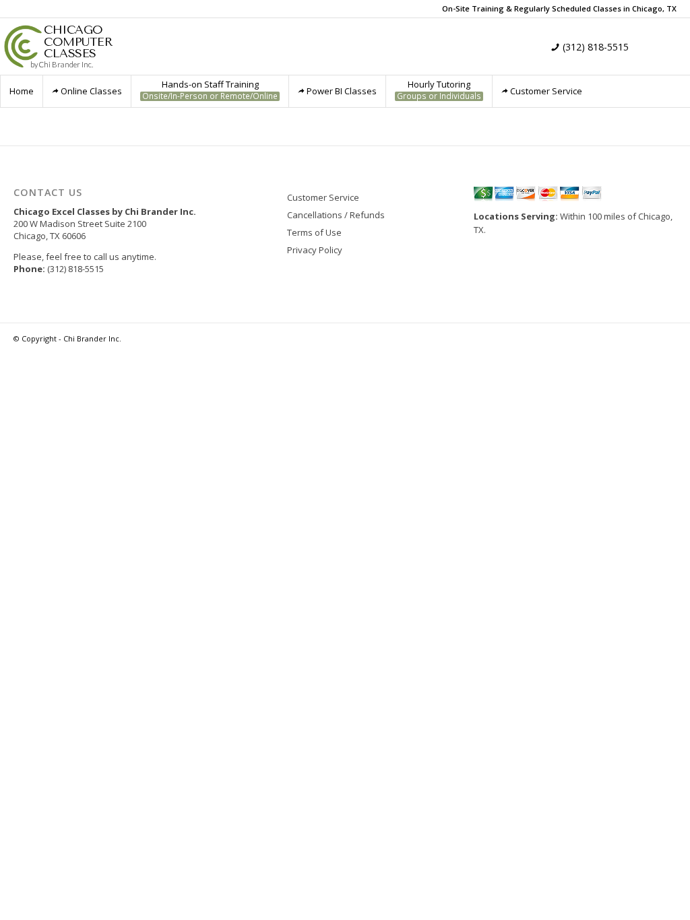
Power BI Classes (342, 91)
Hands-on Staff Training (210, 90)
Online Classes (91, 91)
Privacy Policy (314, 250)
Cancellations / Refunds (336, 215)
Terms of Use (314, 232)
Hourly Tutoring (439, 90)
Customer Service (546, 91)
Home (21, 91)
